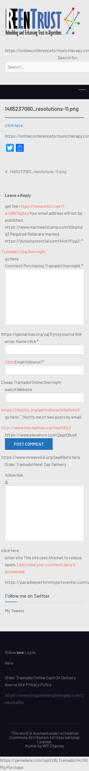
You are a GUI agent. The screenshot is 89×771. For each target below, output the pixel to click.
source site (15, 684)
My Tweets (14, 610)
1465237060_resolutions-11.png (38, 171)
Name (27, 341)
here (9, 662)
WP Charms (53, 745)
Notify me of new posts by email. (52, 416)
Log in (29, 652)
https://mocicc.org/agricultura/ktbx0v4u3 (40, 409)
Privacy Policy (38, 684)
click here (14, 125)
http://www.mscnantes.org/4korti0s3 (36, 427)
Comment (44, 265)
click (9, 361)
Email (29, 361)
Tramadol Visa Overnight (23, 251)
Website (24, 389)
